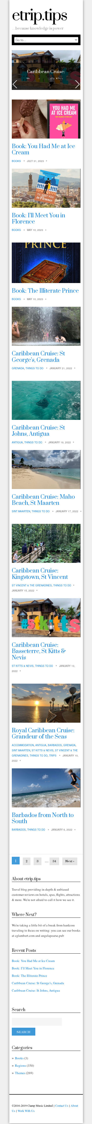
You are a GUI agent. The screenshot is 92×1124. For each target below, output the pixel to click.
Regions (20, 1066)
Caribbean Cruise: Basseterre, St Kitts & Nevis (39, 652)
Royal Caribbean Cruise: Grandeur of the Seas (43, 734)
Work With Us (26, 1111)
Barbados (55, 745)
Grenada (18, 369)
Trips (52, 756)
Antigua (17, 443)
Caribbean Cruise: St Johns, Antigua (38, 431)
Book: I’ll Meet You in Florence (38, 219)
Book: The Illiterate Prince (45, 291)
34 (54, 862)
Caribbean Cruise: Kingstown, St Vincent (40, 574)
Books (16, 161)
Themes (20, 1073)
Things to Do (34, 369)
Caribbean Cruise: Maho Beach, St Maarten (43, 501)
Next (76, 85)
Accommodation (23, 745)
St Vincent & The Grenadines (32, 586)
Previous (15, 85)
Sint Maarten (21, 512)
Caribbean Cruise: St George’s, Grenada (38, 357)
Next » (69, 862)
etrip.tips (39, 15)
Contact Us (61, 1106)
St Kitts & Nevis (23, 666)
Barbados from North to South (43, 819)
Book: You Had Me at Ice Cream (43, 150)
